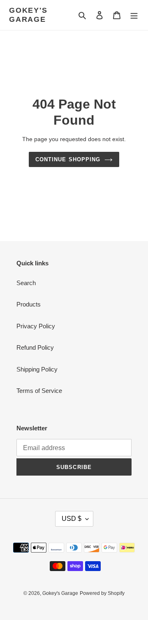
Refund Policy (35, 347)
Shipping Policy (37, 369)
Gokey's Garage (28, 14)
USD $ (71, 518)
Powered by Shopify (102, 593)
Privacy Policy (35, 326)
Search (26, 282)
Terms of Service (39, 390)
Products (28, 304)
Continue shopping (67, 159)
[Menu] (134, 15)
